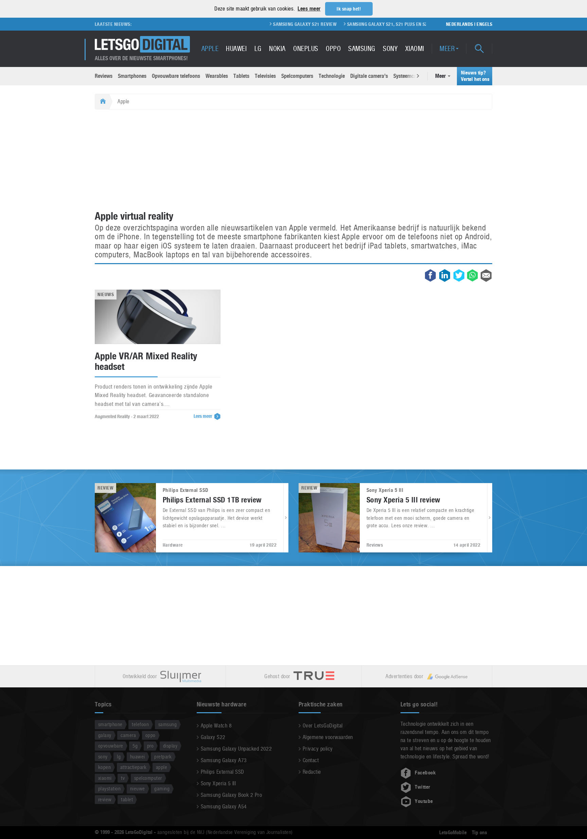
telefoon (140, 724)
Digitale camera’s (369, 76)
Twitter (422, 787)
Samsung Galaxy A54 (224, 806)
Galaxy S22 (213, 737)
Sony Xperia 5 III (218, 783)
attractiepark (133, 767)
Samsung (361, 49)
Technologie (332, 76)
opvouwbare (110, 746)
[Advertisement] (293, 160)
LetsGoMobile (453, 832)
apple (161, 767)
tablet (127, 799)
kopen (104, 767)
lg (119, 756)
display (170, 746)
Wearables (217, 76)
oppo (150, 735)
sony (103, 756)
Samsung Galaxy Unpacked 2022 (236, 749)
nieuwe (137, 788)
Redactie (312, 772)
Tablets (241, 76)
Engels (484, 24)
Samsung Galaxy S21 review (285, 24)
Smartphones (132, 76)
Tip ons (479, 832)
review (105, 799)
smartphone (110, 724)
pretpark (163, 756)
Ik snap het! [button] (349, 9)
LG (258, 49)
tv (123, 778)
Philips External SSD (222, 772)
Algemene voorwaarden (328, 737)
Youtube (424, 801)
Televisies (265, 76)
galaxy (104, 735)
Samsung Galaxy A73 (224, 760)
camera (128, 735)
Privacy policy (318, 749)
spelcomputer (148, 778)
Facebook (425, 773)
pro (150, 746)
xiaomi (105, 778)
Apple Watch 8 (216, 725)
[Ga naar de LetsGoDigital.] (102, 101)
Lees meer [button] (309, 8)
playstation (109, 788)
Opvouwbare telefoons (176, 76)
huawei (137, 756)
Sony (390, 49)
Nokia (277, 49)
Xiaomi (414, 49)
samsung (167, 724)
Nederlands (459, 24)
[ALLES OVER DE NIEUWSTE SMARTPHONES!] (142, 44)
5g (135, 746)
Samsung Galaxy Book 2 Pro (231, 795)
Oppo (333, 49)
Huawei (236, 49)
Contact (311, 760)
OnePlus (305, 49)
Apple (209, 49)
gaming (162, 788)
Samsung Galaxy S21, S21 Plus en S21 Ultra (376, 24)
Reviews (103, 76)
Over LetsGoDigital (323, 725)
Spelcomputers (297, 76)
